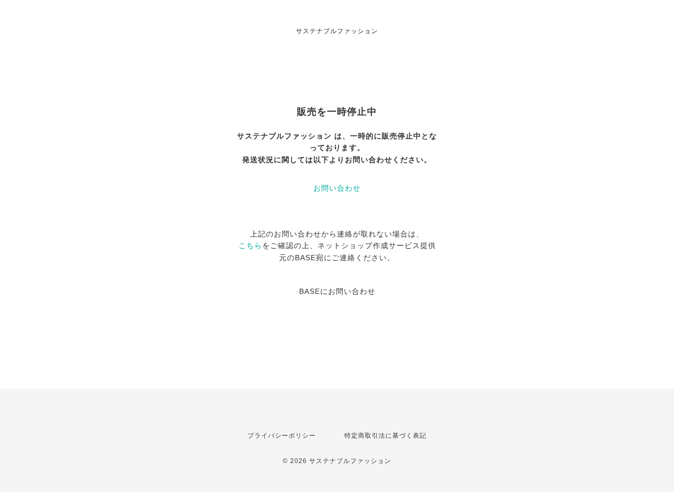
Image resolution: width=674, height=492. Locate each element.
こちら (250, 245)
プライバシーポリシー (281, 435)
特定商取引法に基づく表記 (385, 435)
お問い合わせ (337, 188)
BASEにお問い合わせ (337, 291)
